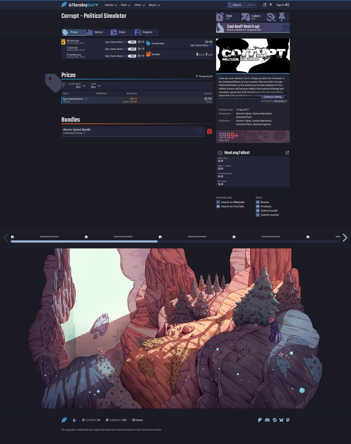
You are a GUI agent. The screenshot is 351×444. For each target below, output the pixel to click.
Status (139, 420)
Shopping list (205, 76)
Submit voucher (270, 214)
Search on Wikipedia (233, 202)
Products (266, 206)
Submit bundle (269, 210)
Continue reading (273, 96)
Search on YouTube (232, 206)
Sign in (280, 5)
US (92, 420)
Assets (265, 202)
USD (118, 420)
